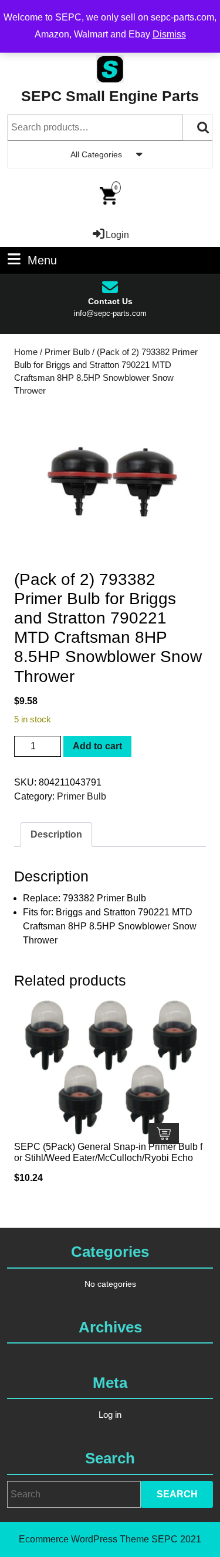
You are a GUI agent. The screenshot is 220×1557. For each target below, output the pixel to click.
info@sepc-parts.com (110, 313)
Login (117, 235)
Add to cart (97, 746)
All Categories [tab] (96, 154)
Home (26, 352)
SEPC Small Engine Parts (110, 96)
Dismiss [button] (169, 34)
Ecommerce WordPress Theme (84, 1539)
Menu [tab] (42, 260)
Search (203, 127)
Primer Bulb (67, 352)
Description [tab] (56, 834)
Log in (110, 1415)
